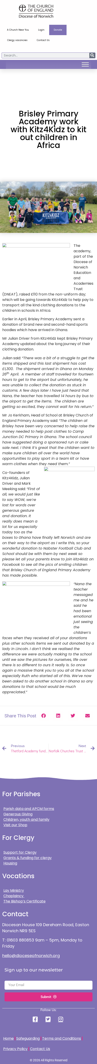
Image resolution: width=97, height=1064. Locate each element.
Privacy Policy (15, 1048)
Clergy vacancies (17, 40)
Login (41, 30)
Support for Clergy (20, 852)
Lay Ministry (13, 890)
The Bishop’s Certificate (24, 901)
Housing (10, 863)
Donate (58, 30)
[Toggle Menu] (85, 64)
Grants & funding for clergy (27, 857)
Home (8, 1038)
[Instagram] (61, 1019)
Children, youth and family (26, 819)
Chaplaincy (13, 895)
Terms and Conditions (61, 1038)
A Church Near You (18, 30)
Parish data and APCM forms (28, 808)
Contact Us (43, 40)
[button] (44, 716)
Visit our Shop (15, 825)
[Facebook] (36, 1019)
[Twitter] (48, 1019)
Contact (15, 914)
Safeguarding (28, 1038)
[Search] (92, 55)
